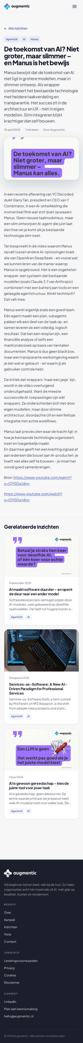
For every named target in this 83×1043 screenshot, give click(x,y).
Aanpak (9, 920)
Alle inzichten (17, 28)
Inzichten (10, 927)
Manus (34, 39)
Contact (10, 941)
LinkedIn (10, 1001)
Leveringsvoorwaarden (21, 960)
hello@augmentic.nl (19, 1016)
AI (24, 39)
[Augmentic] (20, 873)
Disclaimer (12, 982)
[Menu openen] (74, 6)
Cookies (10, 975)
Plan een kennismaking (20, 1009)
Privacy (9, 968)
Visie (7, 934)
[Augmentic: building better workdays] (17, 6)
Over (7, 912)
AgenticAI (11, 39)
